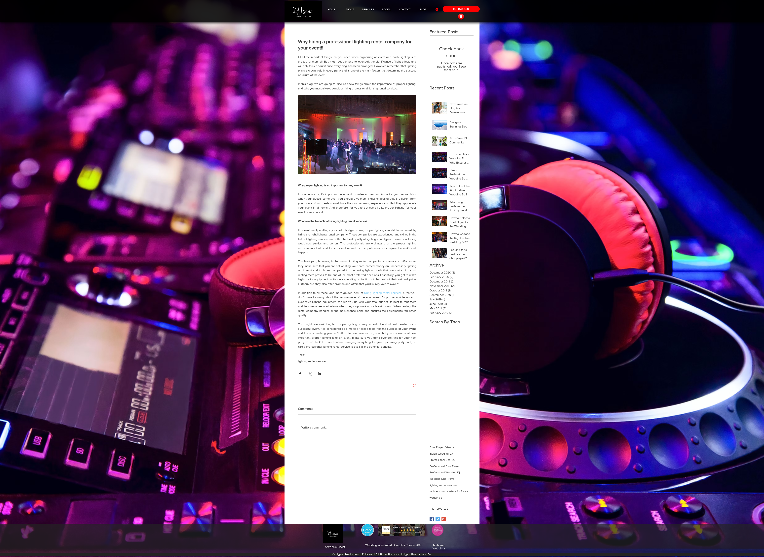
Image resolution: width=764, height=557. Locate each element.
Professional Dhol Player (445, 466)
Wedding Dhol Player (442, 478)
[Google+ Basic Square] (443, 519)
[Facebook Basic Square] (432, 519)
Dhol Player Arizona (442, 447)
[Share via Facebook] (300, 374)
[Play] (461, 17)
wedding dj (436, 497)
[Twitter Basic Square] (438, 519)
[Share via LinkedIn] (319, 374)
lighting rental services (312, 361)
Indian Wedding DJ (441, 453)
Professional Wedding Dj (445, 472)
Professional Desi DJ (442, 459)
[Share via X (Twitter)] (310, 374)
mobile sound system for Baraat (449, 491)
